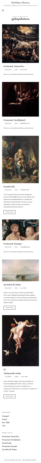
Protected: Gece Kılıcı (14, 66)
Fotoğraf (8, 376)
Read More (9, 212)
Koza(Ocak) (9, 187)
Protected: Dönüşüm (13, 244)
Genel (17, 376)
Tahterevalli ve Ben (12, 373)
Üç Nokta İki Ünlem (12, 285)
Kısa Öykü (8, 69)
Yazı (16, 69)
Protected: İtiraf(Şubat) (14, 120)
